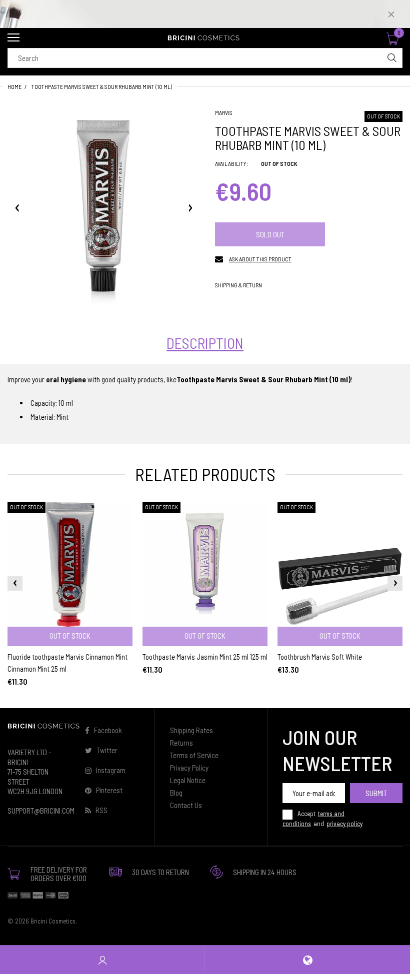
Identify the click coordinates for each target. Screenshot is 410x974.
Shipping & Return (238, 284)
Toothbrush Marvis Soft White (320, 656)
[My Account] (102, 960)
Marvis (223, 112)
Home (15, 86)
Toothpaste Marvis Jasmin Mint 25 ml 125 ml (205, 656)
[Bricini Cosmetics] (205, 37)
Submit (376, 793)
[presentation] (15, 583)
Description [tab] (205, 343)
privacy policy (344, 824)
